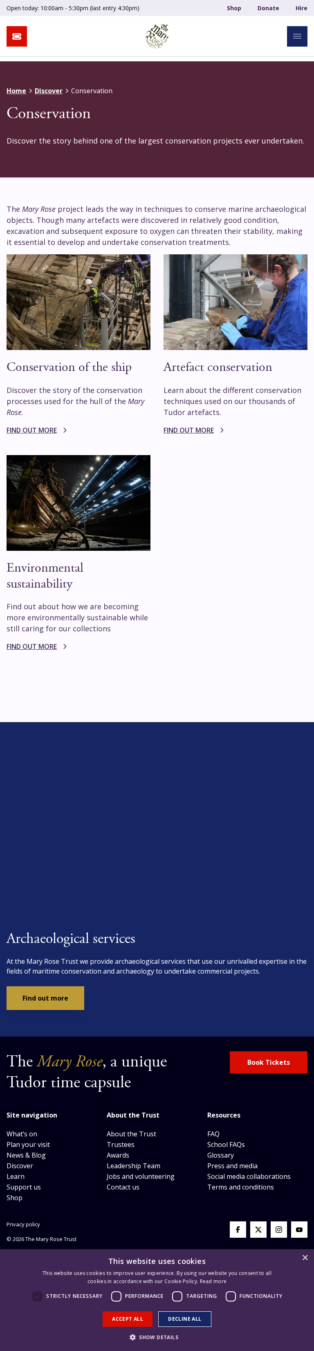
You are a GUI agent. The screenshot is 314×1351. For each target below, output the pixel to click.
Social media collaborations (249, 1176)
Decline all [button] (184, 1318)
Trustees (121, 1144)
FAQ (213, 1133)
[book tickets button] (17, 36)
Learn (16, 1176)
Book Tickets (268, 1062)
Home (16, 90)
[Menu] (297, 36)
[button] (157, 1337)
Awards (118, 1155)
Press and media (232, 1165)
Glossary (220, 1155)
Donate (268, 8)
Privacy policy (23, 1224)
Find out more (45, 998)
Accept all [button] (127, 1318)
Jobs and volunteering (141, 1176)
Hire (301, 8)
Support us (24, 1187)
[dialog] (157, 1300)
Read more (213, 1281)
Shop (234, 8)
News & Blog (26, 1155)
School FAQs (226, 1144)
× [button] (305, 1258)
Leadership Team (133, 1165)
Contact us (123, 1187)
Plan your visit (28, 1144)
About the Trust (131, 1133)
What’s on (22, 1133)
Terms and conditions (240, 1187)
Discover (49, 90)
